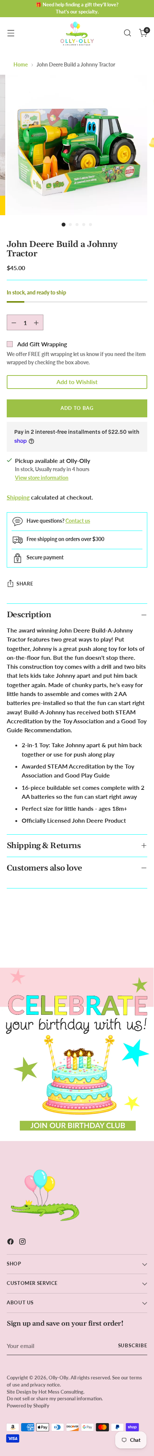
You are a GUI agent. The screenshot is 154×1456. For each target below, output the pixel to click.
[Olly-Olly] (77, 33)
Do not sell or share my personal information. (55, 1398)
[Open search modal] (127, 33)
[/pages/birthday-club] (77, 1054)
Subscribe (133, 1345)
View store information (41, 477)
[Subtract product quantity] (14, 322)
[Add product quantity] (36, 322)
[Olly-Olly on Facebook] (11, 1243)
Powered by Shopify (28, 1406)
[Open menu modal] (10, 33)
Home (20, 64)
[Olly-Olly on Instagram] (23, 1243)
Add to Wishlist (77, 381)
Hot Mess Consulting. (61, 1392)
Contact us (77, 520)
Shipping (18, 497)
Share (24, 584)
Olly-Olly (58, 1378)
